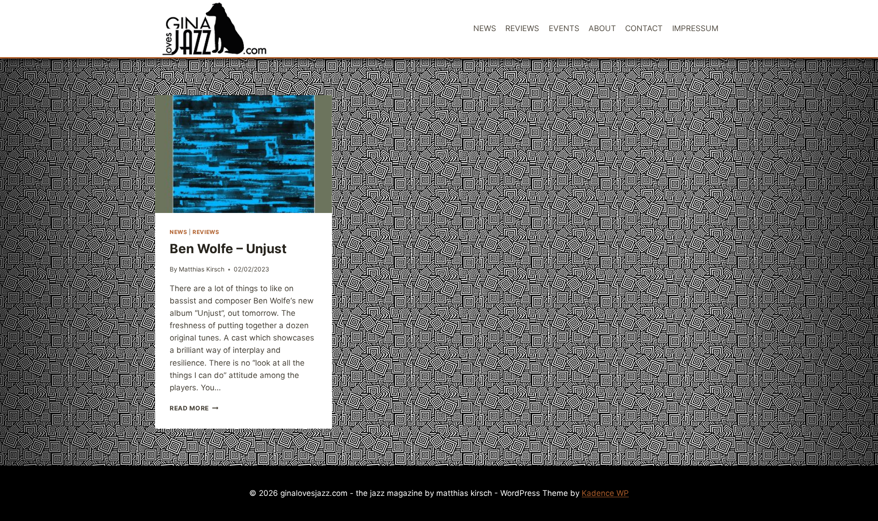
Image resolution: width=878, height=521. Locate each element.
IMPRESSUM (695, 28)
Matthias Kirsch (202, 269)
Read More (194, 408)
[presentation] (243, 154)
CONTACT (644, 28)
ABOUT (602, 28)
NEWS (484, 28)
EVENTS (564, 28)
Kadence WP (605, 493)
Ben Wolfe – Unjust (228, 248)
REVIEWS (522, 28)
